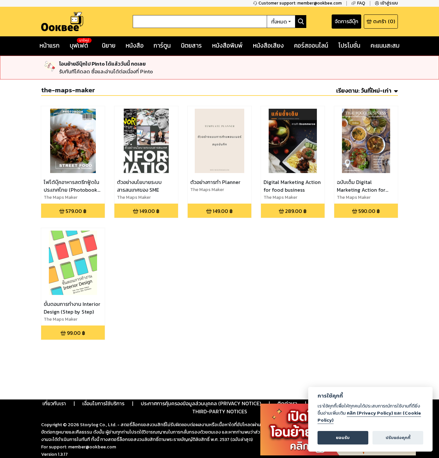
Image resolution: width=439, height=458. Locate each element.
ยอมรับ (343, 438)
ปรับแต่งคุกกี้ (398, 438)
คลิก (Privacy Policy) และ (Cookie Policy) (369, 416)
